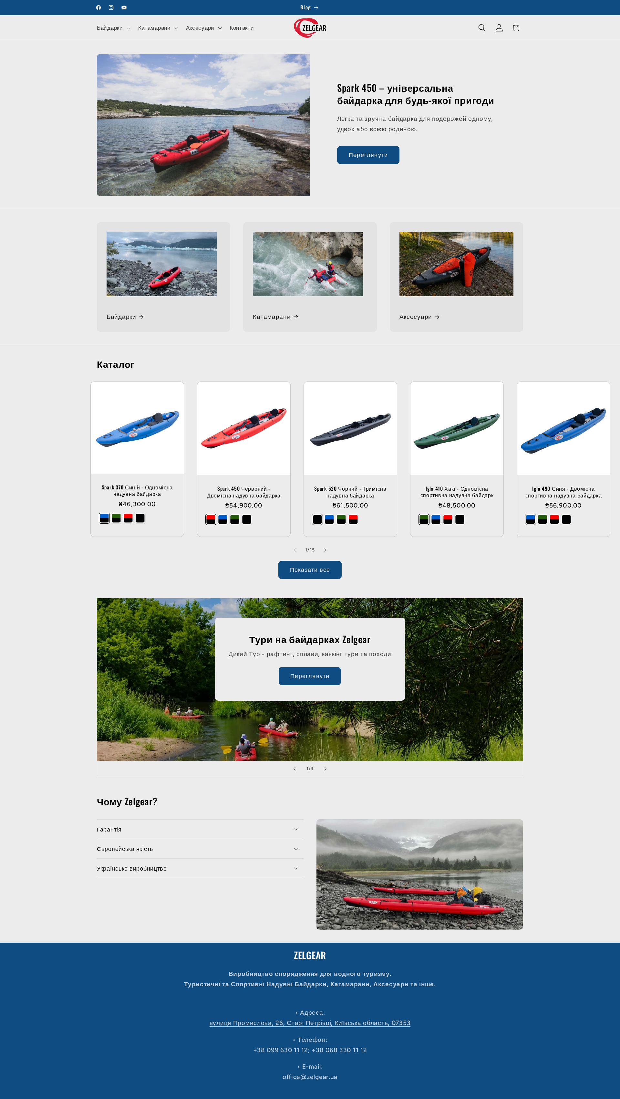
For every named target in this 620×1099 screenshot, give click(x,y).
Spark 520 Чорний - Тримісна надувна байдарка (350, 492)
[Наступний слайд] (325, 768)
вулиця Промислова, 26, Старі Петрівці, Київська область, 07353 (310, 1023)
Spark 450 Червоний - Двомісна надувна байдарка (244, 491)
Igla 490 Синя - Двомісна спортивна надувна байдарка (563, 492)
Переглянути (368, 155)
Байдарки (121, 316)
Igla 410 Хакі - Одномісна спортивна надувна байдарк (457, 491)
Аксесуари (415, 316)
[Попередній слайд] (294, 768)
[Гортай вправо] (325, 550)
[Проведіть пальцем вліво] (294, 550)
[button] (113, 28)
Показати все (310, 569)
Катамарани (272, 316)
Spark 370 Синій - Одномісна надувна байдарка (137, 490)
